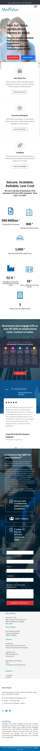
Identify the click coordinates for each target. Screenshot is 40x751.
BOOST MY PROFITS (19, 92)
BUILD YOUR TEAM (19, 129)
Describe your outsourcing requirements (16, 586)
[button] (13, 447)
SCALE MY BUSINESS (19, 166)
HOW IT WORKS (28, 57)
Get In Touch (13, 57)
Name (9, 548)
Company (10, 576)
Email (8, 558)
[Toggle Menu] (35, 6)
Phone (9, 567)
